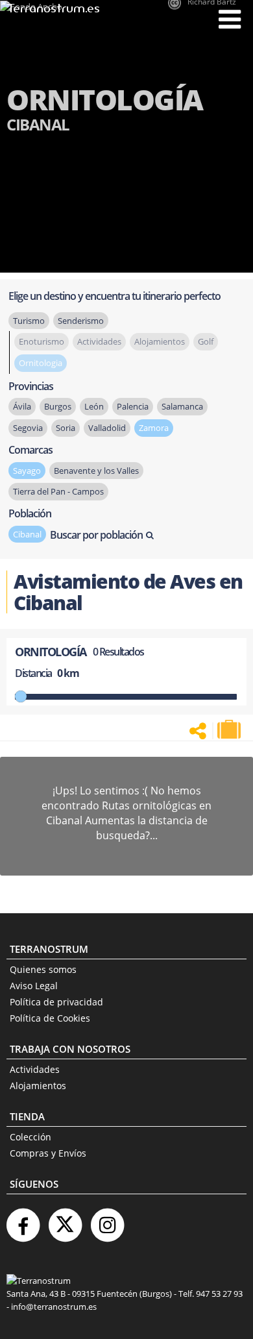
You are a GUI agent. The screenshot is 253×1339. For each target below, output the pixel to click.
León (94, 406)
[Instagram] (107, 1220)
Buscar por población (96, 535)
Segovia (28, 428)
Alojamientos (38, 1085)
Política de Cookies (50, 1018)
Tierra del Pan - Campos (58, 491)
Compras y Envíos (48, 1153)
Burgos (57, 406)
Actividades (35, 1069)
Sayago (27, 470)
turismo (29, 320)
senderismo (81, 320)
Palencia (133, 406)
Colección (30, 1137)
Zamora (154, 428)
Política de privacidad (56, 1002)
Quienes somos (43, 969)
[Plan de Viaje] (230, 729)
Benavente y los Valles (96, 470)
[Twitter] (65, 1220)
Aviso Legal (34, 985)
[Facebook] (22, 1220)
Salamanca (182, 406)
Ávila (22, 406)
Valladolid (107, 428)
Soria (65, 428)
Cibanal (27, 534)
